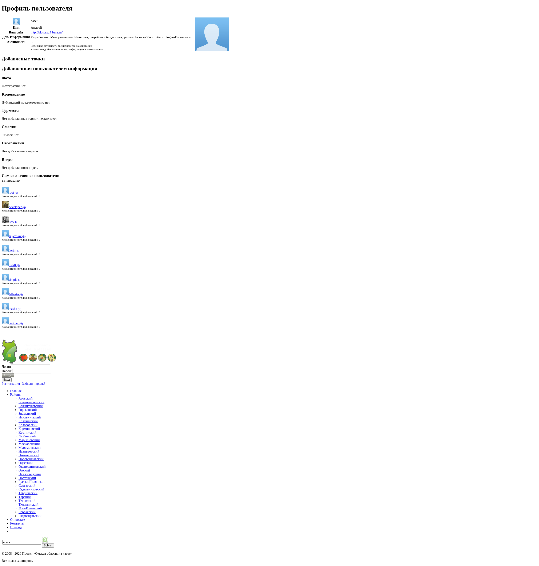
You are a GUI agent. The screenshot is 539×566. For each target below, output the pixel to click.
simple (15, 279)
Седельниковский (31, 489)
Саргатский (27, 485)
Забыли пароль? (33, 383)
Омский (24, 470)
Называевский (29, 451)
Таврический (28, 493)
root (13, 192)
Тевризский (27, 500)
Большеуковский (31, 406)
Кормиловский (29, 428)
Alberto (16, 294)
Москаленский (29, 444)
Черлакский (27, 512)
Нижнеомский (29, 455)
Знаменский (27, 413)
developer (17, 207)
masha (15, 308)
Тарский (25, 497)
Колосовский (28, 425)
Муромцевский (30, 447)
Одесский (26, 463)
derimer (16, 323)
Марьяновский (29, 440)
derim (14, 250)
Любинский (27, 436)
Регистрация (11, 383)
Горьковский (28, 410)
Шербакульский (30, 516)
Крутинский (27, 432)
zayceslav (17, 236)
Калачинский (28, 421)
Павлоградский (30, 474)
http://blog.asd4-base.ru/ (47, 32)
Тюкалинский (29, 504)
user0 (14, 265)
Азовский (26, 398)
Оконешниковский (32, 466)
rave (13, 221)
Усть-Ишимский (30, 508)
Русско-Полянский (32, 481)
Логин (6, 366)
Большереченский (31, 402)
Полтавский (27, 478)
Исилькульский (30, 417)
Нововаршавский (31, 459)
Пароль (7, 371)
